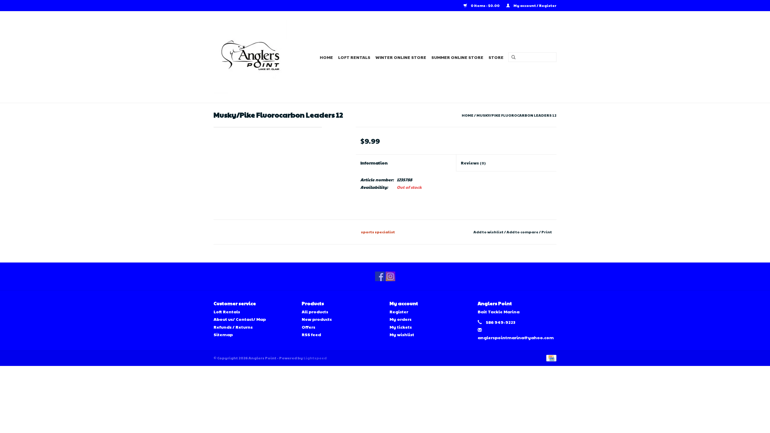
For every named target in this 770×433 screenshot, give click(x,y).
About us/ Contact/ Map (240, 319)
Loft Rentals (354, 57)
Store (496, 57)
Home (326, 57)
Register (399, 312)
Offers (308, 327)
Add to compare (523, 231)
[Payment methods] (550, 357)
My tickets (401, 327)
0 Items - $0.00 (485, 5)
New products (317, 319)
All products (315, 312)
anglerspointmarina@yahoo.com (516, 337)
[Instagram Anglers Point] (390, 276)
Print (546, 231)
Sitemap (223, 334)
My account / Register (534, 5)
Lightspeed (315, 357)
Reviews (473, 163)
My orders (400, 319)
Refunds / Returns (233, 327)
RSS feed (311, 334)
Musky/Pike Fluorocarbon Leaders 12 (516, 115)
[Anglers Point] (254, 57)
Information (374, 163)
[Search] (511, 57)
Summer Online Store (457, 57)
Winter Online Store (400, 57)
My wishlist (402, 334)
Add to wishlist (488, 231)
